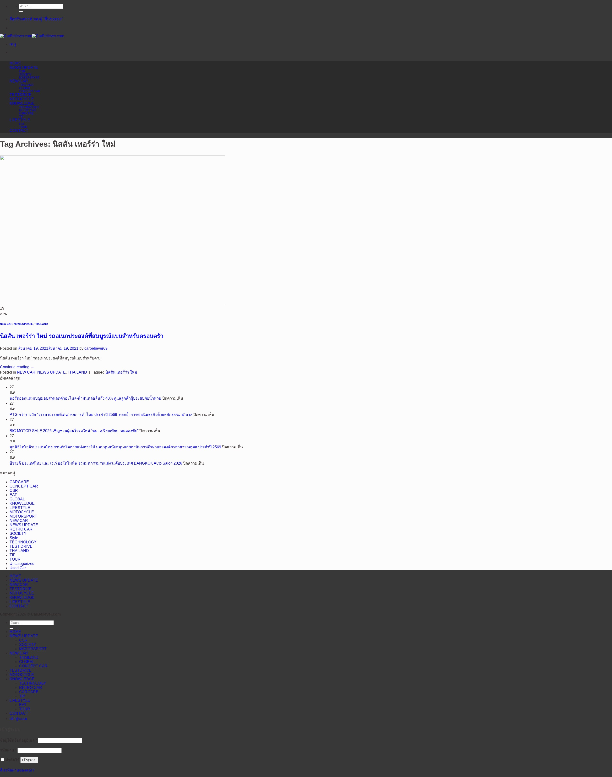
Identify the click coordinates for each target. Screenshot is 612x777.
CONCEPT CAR (29, 91)
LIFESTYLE (20, 120)
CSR (22, 71)
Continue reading (17, 367)
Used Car (18, 568)
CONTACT (19, 131)
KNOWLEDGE (22, 103)
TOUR (23, 127)
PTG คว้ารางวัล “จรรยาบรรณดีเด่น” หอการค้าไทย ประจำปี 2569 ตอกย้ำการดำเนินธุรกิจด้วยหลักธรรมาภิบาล (101, 415)
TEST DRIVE (21, 546)
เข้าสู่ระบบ (29, 760)
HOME (15, 63)
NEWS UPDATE (24, 67)
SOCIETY (25, 74)
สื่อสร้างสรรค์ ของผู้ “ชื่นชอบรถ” (36, 19)
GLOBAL (25, 88)
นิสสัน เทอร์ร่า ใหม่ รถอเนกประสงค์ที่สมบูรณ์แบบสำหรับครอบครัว (81, 336)
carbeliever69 (96, 348)
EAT (21, 123)
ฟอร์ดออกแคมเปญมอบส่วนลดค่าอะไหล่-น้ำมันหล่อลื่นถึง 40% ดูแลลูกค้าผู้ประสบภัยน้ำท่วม (85, 398)
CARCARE (26, 113)
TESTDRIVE (21, 95)
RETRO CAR (27, 110)
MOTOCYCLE (22, 99)
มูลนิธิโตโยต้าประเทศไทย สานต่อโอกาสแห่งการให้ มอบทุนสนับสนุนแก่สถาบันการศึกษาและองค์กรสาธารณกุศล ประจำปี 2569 (115, 447)
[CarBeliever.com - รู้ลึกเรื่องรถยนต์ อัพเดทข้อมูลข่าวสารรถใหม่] (32, 36)
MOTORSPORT (29, 77)
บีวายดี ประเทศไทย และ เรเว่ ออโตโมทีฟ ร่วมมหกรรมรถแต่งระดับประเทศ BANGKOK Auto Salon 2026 (96, 463)
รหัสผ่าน (8, 750)
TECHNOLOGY (29, 107)
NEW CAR (19, 81)
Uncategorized (22, 564)
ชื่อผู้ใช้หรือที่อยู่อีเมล (18, 740)
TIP (21, 116)
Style (14, 538)
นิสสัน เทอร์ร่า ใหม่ (121, 372)
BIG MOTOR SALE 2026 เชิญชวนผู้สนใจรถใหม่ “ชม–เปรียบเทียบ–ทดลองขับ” (74, 431)
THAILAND (26, 84)
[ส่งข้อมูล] (21, 11)
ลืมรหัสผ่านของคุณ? (17, 770)
